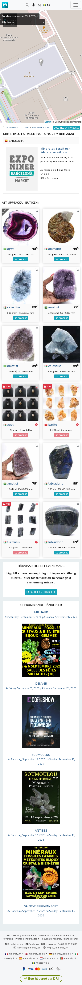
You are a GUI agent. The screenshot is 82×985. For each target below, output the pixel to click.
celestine (13, 307)
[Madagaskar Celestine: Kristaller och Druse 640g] (20, 285)
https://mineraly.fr (57, 947)
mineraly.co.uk (36, 953)
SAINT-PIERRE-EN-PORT (41, 910)
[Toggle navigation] (75, 5)
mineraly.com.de (61, 953)
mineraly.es (29, 958)
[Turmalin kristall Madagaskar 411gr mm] (20, 519)
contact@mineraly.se (28, 947)
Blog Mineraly (15, 944)
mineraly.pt (70, 958)
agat (10, 248)
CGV (8, 935)
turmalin (13, 542)
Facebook (33, 944)
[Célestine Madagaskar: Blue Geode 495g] (61, 344)
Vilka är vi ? (58, 935)
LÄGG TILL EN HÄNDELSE (41, 592)
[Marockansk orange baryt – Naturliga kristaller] (61, 402)
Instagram (50, 944)
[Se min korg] (39, 5)
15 (48, 127)
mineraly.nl (49, 958)
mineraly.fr (14, 953)
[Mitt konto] (33, 5)
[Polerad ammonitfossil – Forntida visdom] (61, 226)
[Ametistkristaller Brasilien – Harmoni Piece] (20, 461)
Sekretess (43, 935)
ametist (53, 307)
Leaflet (48, 121)
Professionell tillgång (27, 938)
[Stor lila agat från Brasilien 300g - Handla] (20, 226)
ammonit (54, 248)
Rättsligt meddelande (24, 935)
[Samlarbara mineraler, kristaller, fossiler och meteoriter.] (5, 5)
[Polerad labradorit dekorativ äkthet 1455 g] (61, 519)
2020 (26, 127)
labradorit (55, 483)
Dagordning (13, 127)
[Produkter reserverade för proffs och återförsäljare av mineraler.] (36, 424)
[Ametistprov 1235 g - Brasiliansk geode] (20, 344)
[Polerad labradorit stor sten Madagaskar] (61, 461)
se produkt (20, 259)
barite (52, 424)
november (38, 127)
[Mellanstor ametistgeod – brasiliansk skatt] (61, 285)
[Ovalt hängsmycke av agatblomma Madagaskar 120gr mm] (20, 402)
